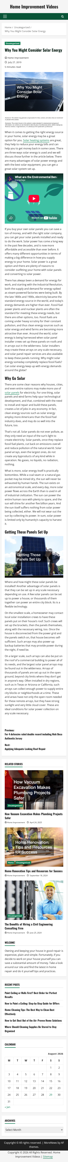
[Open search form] (62, 16)
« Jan (7, 1107)
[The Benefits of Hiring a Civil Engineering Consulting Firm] (34, 900)
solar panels (12, 392)
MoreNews (50, 1142)
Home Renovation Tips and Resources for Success (34, 871)
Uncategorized (12, 43)
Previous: (33, 734)
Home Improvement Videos (34, 6)
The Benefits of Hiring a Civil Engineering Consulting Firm (29, 926)
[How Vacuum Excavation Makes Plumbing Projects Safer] (34, 790)
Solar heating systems (36, 140)
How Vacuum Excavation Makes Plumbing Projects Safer (34, 816)
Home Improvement (18, 57)
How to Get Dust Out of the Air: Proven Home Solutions (33, 1020)
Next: (25, 747)
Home (11, 862)
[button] (5, 16)
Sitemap (48, 1156)
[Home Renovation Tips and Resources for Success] (34, 847)
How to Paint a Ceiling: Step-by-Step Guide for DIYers (32, 1003)
